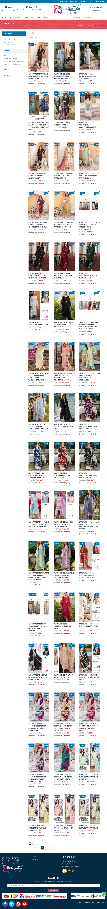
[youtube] (25, 904)
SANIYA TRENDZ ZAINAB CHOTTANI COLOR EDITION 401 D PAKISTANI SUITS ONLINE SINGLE (63, 727)
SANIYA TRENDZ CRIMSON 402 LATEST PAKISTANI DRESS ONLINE (89, 677)
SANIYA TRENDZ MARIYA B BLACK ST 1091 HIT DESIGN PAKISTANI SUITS (37, 677)
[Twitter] (12, 904)
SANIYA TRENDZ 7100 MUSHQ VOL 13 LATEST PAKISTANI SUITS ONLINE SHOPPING (38, 524)
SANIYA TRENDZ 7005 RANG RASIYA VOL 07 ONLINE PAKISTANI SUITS (38, 176)
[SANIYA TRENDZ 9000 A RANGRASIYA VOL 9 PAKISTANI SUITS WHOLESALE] (38, 407)
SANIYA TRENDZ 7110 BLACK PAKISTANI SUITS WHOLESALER (63, 324)
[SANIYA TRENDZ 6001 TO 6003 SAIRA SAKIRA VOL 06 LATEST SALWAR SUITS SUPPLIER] (38, 607)
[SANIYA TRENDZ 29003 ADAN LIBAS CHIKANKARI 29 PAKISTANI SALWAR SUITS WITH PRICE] (89, 505)
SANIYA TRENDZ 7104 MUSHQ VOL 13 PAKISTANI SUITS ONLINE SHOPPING (64, 524)
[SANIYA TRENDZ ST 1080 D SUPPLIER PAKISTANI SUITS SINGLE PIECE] (89, 757)
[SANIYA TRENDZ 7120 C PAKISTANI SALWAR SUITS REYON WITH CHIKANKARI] (38, 256)
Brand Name (35, 857)
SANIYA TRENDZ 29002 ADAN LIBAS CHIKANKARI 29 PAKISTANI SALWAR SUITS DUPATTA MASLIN (38, 576)
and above (12, 65)
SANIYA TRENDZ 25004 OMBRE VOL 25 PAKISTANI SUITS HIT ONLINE (88, 76)
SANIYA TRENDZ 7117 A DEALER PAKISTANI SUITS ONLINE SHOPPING (88, 475)
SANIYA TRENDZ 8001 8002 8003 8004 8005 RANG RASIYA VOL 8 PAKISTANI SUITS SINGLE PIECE (89, 325)
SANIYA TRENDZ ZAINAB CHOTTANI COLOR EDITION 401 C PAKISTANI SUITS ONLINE (88, 727)
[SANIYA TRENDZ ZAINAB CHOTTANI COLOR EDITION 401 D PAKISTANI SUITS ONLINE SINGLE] (64, 707)
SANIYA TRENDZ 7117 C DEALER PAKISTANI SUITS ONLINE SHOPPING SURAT (37, 475)
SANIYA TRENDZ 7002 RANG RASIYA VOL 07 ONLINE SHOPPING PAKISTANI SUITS (38, 225)
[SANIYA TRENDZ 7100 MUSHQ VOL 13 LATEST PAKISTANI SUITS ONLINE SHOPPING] (38, 505)
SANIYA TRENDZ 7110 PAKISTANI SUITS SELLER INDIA (62, 626)
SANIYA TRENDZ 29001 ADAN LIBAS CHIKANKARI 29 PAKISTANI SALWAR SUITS (64, 575)
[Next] (55, 847)
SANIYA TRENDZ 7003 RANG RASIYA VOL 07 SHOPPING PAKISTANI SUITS (89, 176)
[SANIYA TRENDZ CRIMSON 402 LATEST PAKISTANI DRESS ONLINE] (89, 658)
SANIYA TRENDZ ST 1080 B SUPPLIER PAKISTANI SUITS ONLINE (63, 828)
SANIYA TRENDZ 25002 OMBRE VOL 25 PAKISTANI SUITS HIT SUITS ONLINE (63, 76)
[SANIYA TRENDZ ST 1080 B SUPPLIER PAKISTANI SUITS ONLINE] (64, 808)
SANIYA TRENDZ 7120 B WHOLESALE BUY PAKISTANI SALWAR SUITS (64, 276)
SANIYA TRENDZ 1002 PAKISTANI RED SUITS (86, 574)
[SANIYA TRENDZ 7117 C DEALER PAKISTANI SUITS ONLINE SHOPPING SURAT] (38, 456)
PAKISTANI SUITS (87, 26)
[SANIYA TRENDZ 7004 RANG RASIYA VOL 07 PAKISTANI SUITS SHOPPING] (64, 156)
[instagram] (18, 904)
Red (7, 75)
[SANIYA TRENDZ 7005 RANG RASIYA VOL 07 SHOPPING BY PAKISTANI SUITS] (38, 57)
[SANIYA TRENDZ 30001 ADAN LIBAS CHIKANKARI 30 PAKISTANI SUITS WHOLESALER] (89, 356)
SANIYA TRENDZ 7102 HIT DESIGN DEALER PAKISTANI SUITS (63, 426)
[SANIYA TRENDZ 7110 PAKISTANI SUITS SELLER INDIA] (64, 607)
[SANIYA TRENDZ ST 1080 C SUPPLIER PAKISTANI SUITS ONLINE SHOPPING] (38, 808)
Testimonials (100, 1)
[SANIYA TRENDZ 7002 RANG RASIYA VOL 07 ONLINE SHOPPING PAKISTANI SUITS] (38, 205)
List (33, 33)
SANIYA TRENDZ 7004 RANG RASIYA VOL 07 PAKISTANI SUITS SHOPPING (64, 176)
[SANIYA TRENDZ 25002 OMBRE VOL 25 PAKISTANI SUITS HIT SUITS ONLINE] (64, 57)
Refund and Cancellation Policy (72, 867)
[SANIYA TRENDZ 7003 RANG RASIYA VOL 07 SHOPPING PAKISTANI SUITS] (89, 156)
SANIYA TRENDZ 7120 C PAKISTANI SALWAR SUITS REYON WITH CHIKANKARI (37, 276)
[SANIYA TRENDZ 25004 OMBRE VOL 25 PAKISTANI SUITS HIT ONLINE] (89, 57)
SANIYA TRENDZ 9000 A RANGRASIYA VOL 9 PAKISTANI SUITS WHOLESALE (38, 426)
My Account (63, 1)
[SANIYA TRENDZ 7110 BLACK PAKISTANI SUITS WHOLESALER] (64, 305)
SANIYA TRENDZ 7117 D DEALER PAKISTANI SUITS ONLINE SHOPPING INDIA (88, 426)
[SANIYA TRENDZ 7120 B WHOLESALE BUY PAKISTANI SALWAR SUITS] (64, 256)
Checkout (83, 1)
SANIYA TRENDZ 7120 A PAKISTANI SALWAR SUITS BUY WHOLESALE (88, 276)
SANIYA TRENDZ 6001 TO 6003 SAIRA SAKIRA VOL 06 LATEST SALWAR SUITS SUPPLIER (38, 627)
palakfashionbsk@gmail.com (11, 863)
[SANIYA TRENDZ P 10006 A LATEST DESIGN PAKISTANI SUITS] (89, 607)
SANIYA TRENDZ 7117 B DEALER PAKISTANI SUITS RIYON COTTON (62, 475)
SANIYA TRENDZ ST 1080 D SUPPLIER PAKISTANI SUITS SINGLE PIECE (88, 777)
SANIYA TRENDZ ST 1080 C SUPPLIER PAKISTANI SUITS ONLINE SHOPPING (37, 828)
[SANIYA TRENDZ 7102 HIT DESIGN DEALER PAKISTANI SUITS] (64, 407)
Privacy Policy (66, 864)
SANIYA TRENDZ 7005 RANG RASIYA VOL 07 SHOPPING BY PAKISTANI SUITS (38, 76)
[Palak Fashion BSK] (68, 9)
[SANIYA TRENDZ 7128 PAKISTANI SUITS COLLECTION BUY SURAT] (89, 105)
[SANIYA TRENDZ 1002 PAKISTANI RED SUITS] (89, 556)
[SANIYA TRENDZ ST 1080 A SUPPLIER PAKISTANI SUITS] (89, 808)
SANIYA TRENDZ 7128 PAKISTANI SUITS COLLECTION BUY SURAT (87, 125)
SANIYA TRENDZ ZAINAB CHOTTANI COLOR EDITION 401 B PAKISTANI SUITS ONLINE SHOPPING (37, 778)
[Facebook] (5, 904)
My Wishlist (73, 1)
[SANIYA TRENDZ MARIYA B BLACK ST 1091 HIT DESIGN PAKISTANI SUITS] (38, 658)
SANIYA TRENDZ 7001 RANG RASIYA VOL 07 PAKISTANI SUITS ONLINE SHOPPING (63, 225)
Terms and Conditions (69, 861)
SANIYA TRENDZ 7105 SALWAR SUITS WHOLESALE (38, 323)
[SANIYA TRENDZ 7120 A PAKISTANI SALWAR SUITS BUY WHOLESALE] (89, 256)
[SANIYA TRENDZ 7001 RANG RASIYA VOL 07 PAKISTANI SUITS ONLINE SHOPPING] (64, 205)
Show (31, 37)
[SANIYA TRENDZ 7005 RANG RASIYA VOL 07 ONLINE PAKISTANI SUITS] (38, 156)
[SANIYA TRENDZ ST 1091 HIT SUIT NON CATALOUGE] (64, 658)
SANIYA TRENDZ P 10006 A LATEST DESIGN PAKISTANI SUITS (88, 626)
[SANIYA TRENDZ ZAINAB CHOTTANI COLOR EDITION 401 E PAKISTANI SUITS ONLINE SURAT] (38, 707)
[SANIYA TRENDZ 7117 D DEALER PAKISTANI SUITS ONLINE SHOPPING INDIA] (89, 407)
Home (79, 26)
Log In (91, 1)
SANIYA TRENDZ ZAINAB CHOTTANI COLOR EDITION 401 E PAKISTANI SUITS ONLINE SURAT (37, 727)
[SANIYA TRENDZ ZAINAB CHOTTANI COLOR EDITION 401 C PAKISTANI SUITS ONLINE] (89, 707)
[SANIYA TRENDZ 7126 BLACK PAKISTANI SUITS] (64, 105)
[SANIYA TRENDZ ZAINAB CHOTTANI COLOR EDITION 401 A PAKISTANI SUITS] (64, 757)
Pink (6, 72)
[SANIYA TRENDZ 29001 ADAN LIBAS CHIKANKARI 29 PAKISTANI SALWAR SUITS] (64, 556)
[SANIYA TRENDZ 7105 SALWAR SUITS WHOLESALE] (38, 305)
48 (36, 37)
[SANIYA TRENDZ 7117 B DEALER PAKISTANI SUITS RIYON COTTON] (64, 456)
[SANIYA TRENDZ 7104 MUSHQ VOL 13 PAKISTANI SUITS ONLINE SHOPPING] (64, 505)
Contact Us (34, 860)
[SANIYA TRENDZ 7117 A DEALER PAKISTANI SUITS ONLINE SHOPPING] (89, 456)
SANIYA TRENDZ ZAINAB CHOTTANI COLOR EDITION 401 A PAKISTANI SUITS (63, 777)
